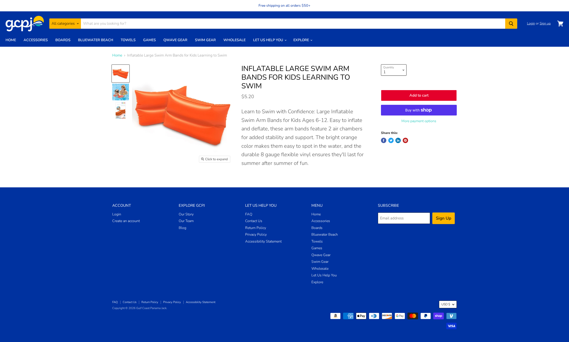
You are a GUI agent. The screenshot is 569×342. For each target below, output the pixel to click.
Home (11, 40)
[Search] (511, 23)
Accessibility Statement (263, 241)
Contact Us (253, 221)
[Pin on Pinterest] (405, 140)
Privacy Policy (256, 234)
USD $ (445, 304)
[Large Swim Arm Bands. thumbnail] (120, 73)
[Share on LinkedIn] (398, 140)
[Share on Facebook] (383, 140)
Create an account (126, 221)
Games (149, 40)
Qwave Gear (175, 40)
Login (531, 23)
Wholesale (234, 40)
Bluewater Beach (95, 40)
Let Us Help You (268, 40)
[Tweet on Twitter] (391, 140)
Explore (301, 40)
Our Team (186, 221)
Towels (128, 40)
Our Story (186, 214)
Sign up (545, 23)
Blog (182, 227)
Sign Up (443, 218)
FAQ (248, 214)
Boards (62, 40)
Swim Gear (205, 40)
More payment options (418, 121)
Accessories (36, 40)
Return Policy (255, 227)
